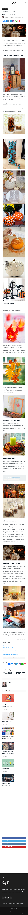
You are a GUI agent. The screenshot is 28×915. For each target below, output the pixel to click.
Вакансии (7, 911)
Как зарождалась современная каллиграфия (7, 674)
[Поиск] (25, 2)
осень (23, 657)
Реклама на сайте (13, 911)
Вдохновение (5, 8)
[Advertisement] (11, 815)
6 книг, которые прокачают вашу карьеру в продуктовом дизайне (8, 753)
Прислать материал (20, 913)
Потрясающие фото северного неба (10, 654)
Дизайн (12, 657)
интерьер (18, 657)
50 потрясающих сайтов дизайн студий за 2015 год (14, 650)
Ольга (6, 17)
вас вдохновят (9, 647)
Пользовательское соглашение (9, 913)
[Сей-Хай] (14, 2)
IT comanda (21, 903)
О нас (3, 911)
